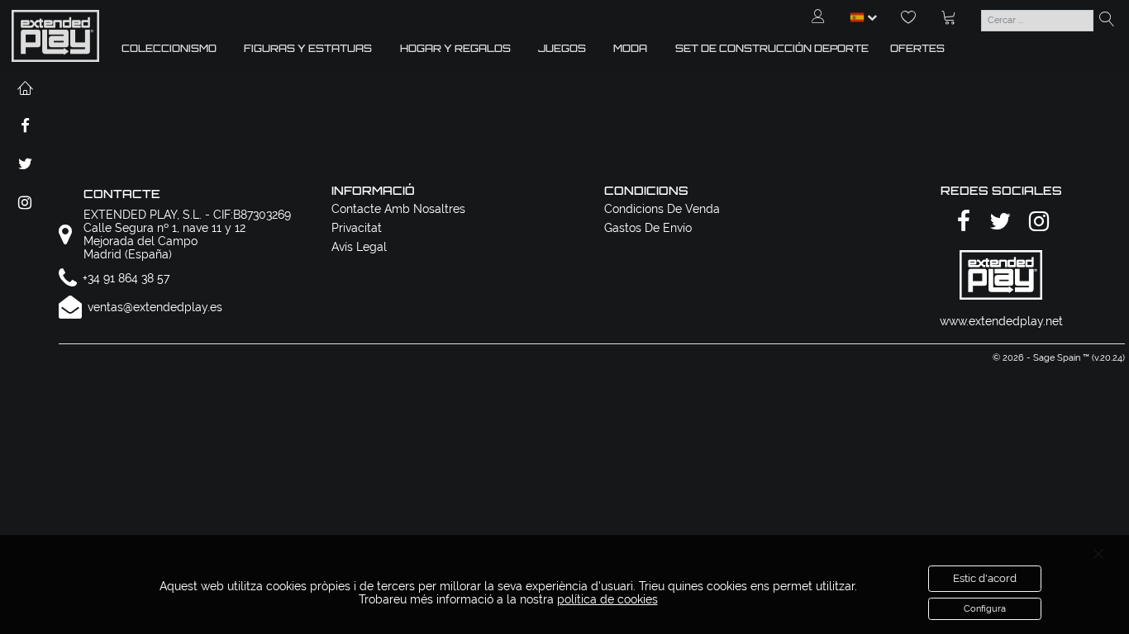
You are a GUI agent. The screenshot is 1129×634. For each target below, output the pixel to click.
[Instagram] (1036, 222)
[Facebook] (961, 222)
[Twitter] (998, 222)
